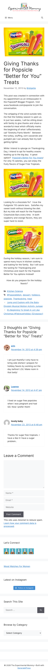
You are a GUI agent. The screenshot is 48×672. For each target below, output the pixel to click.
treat (29, 299)
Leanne (15, 386)
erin (13, 346)
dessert (26, 295)
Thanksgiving (19, 299)
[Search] (40, 610)
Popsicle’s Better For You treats (27, 158)
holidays (36, 295)
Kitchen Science (15, 291)
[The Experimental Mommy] (24, 7)
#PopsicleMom (14, 295)
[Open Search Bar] (42, 17)
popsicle (8, 299)
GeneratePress (24, 668)
